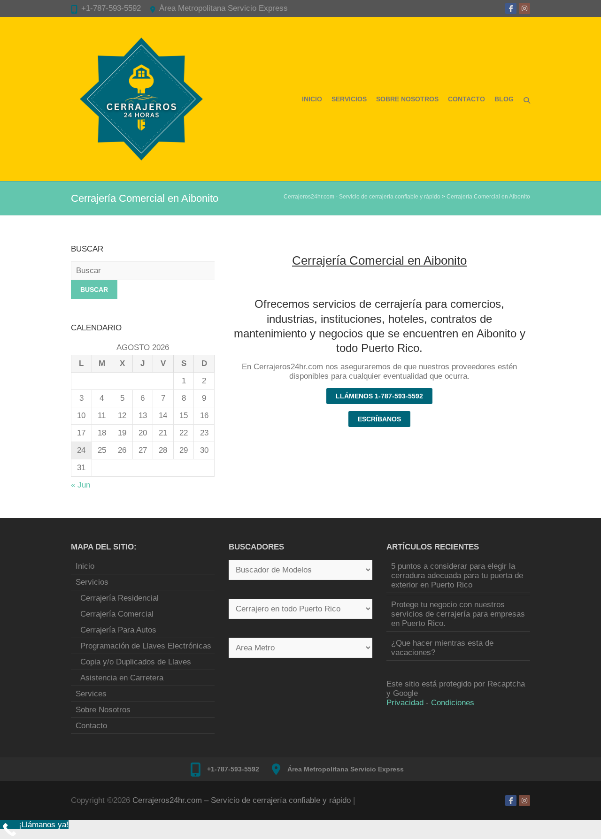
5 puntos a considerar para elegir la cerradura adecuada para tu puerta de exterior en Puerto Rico (457, 575)
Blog (504, 99)
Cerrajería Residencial (119, 598)
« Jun (80, 485)
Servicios (349, 99)
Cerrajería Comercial (117, 614)
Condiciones (452, 702)
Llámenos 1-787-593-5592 (379, 396)
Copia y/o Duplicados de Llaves (135, 661)
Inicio (312, 99)
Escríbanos (379, 419)
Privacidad (405, 702)
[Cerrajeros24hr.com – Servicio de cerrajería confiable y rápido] (141, 99)
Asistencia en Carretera (121, 677)
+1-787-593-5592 (111, 8)
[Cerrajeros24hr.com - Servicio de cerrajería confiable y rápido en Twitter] (524, 8)
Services (91, 693)
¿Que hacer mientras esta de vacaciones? (442, 648)
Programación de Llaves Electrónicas (145, 645)
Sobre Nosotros (407, 99)
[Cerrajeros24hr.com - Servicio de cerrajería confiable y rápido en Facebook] (510, 8)
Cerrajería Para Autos (118, 629)
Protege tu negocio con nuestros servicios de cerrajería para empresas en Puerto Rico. (458, 614)
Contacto (466, 99)
